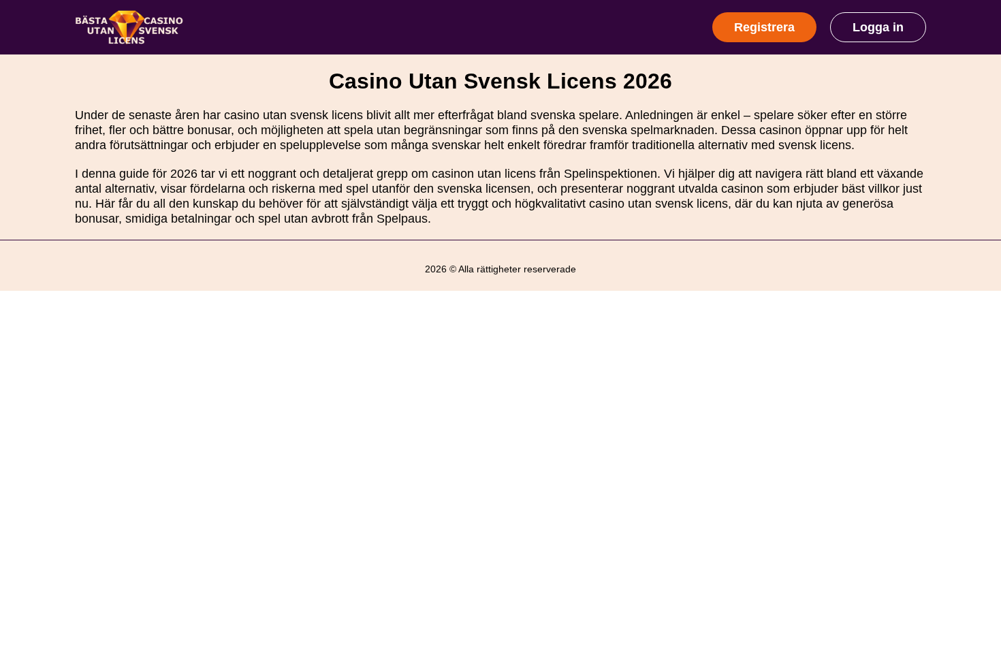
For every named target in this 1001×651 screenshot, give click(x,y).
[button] (977, 543)
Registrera (764, 27)
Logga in (878, 27)
